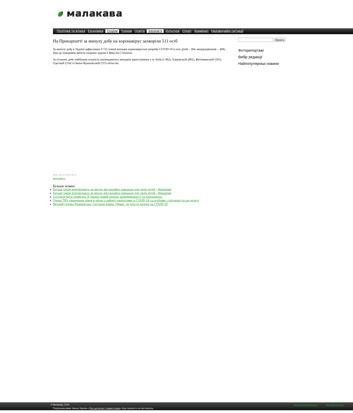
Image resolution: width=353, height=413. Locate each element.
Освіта (140, 31)
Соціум (112, 31)
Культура (172, 31)
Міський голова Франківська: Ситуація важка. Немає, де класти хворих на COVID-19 (110, 204)
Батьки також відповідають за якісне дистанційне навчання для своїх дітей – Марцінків (112, 189)
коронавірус (59, 178)
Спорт (187, 31)
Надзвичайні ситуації (227, 31)
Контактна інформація (306, 405)
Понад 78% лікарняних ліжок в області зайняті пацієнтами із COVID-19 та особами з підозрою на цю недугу (126, 200)
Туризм (126, 31)
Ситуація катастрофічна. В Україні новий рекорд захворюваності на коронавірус (108, 196)
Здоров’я (155, 31)
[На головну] (91, 19)
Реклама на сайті (335, 405)
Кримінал (201, 31)
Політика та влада (71, 31)
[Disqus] (141, 252)
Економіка (95, 31)
